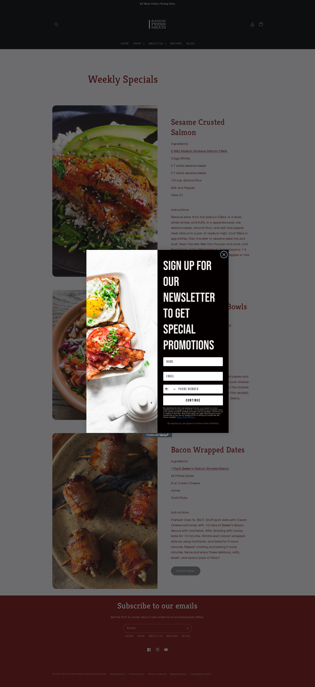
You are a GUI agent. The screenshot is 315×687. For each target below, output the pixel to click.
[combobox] (169, 389)
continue (193, 400)
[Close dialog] (224, 254)
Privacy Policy (182, 417)
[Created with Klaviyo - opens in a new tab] (157, 435)
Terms (192, 417)
